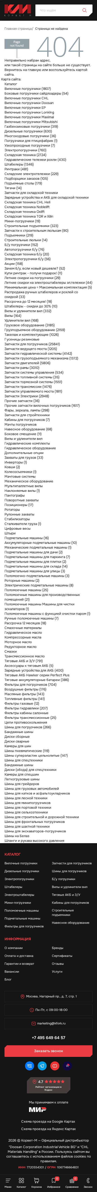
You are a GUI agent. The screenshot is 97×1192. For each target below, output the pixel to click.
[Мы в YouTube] (54, 1065)
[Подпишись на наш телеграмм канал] (42, 1065)
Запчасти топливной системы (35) (32, 377)
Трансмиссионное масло (25, 656)
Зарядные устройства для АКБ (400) (34, 670)
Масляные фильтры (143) (24, 694)
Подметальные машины (22, 918)
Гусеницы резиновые (22, 339)
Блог (8, 979)
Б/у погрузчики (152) (21, 245)
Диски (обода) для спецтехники (30, 769)
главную (34, 70)
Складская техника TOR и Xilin (29, 216)
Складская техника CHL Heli (27, 202)
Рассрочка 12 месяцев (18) (25, 623)
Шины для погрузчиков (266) (28, 727)
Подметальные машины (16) (27, 538)
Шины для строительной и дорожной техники (42, 817)
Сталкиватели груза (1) (23, 524)
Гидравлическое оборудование (30, 448)
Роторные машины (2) (22, 580)
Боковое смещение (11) (23, 434)
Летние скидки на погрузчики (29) (32, 278)
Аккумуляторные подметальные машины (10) (41, 542)
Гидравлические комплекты (27, 443)
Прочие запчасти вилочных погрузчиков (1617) (42, 405)
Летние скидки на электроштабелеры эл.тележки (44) (48, 282)
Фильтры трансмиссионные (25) (30, 717)
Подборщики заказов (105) (26, 178)
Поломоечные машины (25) (26, 590)
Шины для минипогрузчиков (28, 803)
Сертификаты (62, 956)
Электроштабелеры (19, 895)
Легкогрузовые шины (22, 779)
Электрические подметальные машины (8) (39, 585)
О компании (14, 948)
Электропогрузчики (19, 879)
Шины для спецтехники (24, 760)
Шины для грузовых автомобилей (32, 788)
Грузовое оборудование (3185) (30, 325)
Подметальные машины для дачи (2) (34, 552)
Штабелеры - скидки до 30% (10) (31, 306)
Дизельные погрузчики (22, 871)
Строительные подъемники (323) (31, 226)
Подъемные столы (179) (23, 183)
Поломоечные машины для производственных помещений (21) (42, 597)
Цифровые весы (17, 528)
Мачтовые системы (20, 476)
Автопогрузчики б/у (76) (24, 249)
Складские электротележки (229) (32, 174)
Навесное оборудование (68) (28, 429)
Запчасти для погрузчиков (72, 863)
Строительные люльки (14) (26, 240)
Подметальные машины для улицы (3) (35, 571)
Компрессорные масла (23, 637)
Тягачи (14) (13, 188)
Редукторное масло (21, 647)
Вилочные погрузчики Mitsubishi (31, 122)
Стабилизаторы (17, 519)
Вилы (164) (13, 315)
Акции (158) (14, 263)
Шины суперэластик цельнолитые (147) (36, 755)
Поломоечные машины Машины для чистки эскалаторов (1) (39, 606)
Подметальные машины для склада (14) (36, 566)
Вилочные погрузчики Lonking (29, 112)
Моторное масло (18, 642)
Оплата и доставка (19, 956)
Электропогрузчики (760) (25, 150)
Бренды (57, 948)
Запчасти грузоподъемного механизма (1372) (41, 358)
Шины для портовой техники (28, 807)
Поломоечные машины (22, 910)
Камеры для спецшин (22, 774)
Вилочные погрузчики (21, 863)
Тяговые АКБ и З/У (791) (24, 661)
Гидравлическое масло (23, 632)
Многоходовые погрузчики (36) (30, 136)
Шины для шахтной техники (27, 826)
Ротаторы (12, 509)
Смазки (11, 651)
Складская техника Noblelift (27, 207)
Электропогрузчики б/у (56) (28, 259)
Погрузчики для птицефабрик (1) (31, 140)
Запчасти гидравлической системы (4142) (38, 353)
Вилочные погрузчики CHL (26, 98)
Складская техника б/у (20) (27, 254)
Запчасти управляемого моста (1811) (33, 391)
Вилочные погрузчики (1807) (28, 88)
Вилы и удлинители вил (23, 438)
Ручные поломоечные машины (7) (32, 618)
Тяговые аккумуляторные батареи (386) (37, 680)
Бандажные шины (19, 732)
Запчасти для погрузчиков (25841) (32, 344)
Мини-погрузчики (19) (22, 221)
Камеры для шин (18, 746)
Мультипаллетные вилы (24, 486)
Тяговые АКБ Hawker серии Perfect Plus (37, 675)
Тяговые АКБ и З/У (66, 895)
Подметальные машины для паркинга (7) (37, 557)
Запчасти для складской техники (31, 193)
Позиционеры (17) (19, 505)
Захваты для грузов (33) (24, 457)
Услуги (57, 971)
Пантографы (15, 495)
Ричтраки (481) (16, 169)
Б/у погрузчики (63, 879)
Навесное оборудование (70, 923)
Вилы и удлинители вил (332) (28, 311)
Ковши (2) (12, 467)
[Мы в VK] (29, 1065)
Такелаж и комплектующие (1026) (32, 334)
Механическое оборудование (29, 481)
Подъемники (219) (19, 235)
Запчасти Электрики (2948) (27, 396)
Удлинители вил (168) (22, 320)
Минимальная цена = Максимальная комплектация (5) (48, 287)
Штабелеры (13, 887)
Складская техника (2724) (25, 155)
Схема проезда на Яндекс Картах (48, 1129)
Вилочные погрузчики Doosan (29, 103)
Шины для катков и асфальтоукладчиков (37, 793)
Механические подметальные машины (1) (38, 547)
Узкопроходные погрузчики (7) (30, 145)
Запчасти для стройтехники (27, 415)
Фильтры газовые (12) (22, 703)
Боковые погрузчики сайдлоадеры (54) (37, 93)
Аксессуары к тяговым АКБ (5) (29, 665)
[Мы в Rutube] (67, 1065)
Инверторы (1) (16, 462)
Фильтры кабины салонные (26, 713)
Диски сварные (17, 741)
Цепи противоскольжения (26, 722)
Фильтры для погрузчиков (24, 926)
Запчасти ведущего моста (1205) (31, 349)
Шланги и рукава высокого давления (34, 840)
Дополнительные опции (24, 453)
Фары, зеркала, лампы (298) (27, 410)
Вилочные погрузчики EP (25, 107)
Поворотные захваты (22, 500)
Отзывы (58, 964)
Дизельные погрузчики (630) (28, 131)
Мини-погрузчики (18, 903)
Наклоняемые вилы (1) (22, 490)
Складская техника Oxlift (25, 211)
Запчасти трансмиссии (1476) (28, 386)
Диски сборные (17, 736)
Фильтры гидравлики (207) (26, 708)
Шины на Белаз (17, 836)
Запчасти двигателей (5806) (28, 363)
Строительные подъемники (63, 912)
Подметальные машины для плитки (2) (35, 561)
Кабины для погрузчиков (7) (27, 420)
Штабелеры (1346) (19, 164)
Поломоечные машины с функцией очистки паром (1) (47, 613)
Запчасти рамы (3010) (22, 368)
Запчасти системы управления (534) (34, 372)
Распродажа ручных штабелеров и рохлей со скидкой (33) (41, 294)
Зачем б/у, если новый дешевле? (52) (35, 268)
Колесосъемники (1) (21, 472)
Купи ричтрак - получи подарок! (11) (33, 273)
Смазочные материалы (23, 628)
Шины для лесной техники (26, 798)
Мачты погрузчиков (21, 424)
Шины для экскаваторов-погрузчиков (35, 831)
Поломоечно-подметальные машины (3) (37, 576)
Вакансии (12, 971)
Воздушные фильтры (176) (25, 689)
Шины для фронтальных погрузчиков (35, 822)
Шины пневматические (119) (27, 751)
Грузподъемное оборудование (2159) (35, 330)
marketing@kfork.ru (51, 1023)
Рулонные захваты (19, 514)
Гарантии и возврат (19, 964)
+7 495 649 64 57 (48, 1037)
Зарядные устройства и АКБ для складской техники (47, 197)
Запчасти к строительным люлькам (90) (37, 230)
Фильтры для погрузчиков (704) (31, 684)
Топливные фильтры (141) (25, 699)
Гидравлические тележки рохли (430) (35, 159)
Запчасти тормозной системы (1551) (33, 382)
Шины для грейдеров (22, 784)
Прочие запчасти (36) (22, 401)
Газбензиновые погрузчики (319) (31, 126)
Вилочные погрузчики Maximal (29, 117)
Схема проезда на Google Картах (48, 1121)
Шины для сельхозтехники (26, 812)
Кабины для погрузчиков (70, 903)
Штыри (10, 533)
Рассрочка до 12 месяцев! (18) (28, 301)
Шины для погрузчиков (69, 871)
